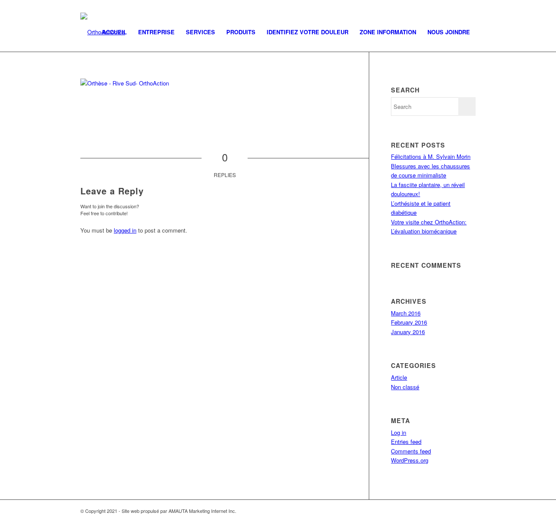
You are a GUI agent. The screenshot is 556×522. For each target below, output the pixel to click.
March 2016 (405, 313)
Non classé (405, 387)
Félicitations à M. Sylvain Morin (430, 156)
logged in (125, 230)
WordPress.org (409, 460)
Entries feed (406, 441)
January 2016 (408, 332)
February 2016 (409, 322)
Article (399, 377)
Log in (398, 432)
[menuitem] (114, 32)
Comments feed (411, 451)
